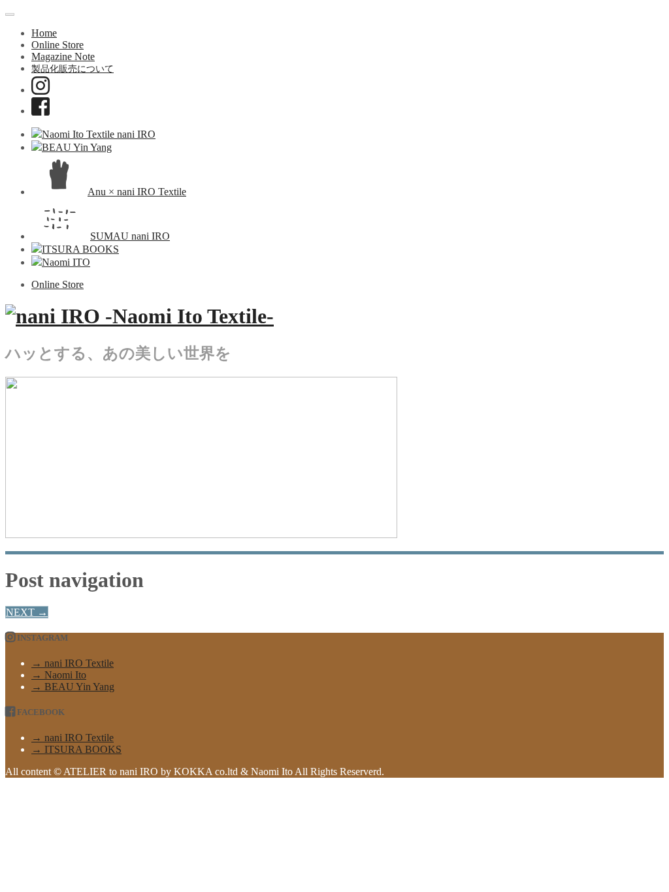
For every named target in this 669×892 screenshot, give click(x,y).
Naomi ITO (66, 262)
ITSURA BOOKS (80, 249)
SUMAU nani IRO (130, 236)
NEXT (27, 612)
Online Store (57, 44)
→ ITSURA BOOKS (76, 749)
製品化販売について (72, 68)
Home (44, 33)
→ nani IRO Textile (72, 663)
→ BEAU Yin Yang (72, 686)
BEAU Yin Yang (77, 147)
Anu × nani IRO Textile (137, 191)
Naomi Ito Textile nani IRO (98, 134)
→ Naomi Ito (58, 674)
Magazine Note (63, 56)
